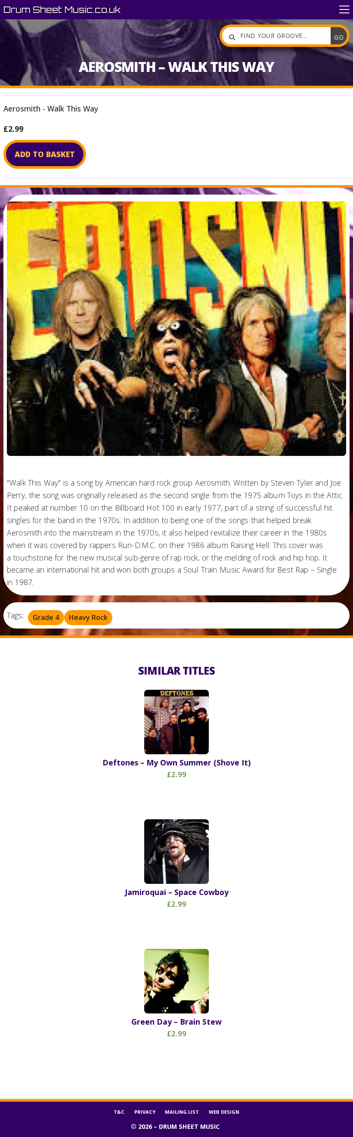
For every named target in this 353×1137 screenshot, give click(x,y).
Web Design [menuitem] (224, 1112)
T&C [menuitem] (119, 1112)
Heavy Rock (88, 618)
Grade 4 (46, 618)
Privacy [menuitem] (144, 1112)
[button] (344, 9)
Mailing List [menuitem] (182, 1112)
